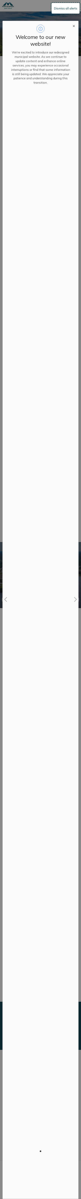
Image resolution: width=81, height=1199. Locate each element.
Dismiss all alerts (65, 8)
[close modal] (73, 25)
